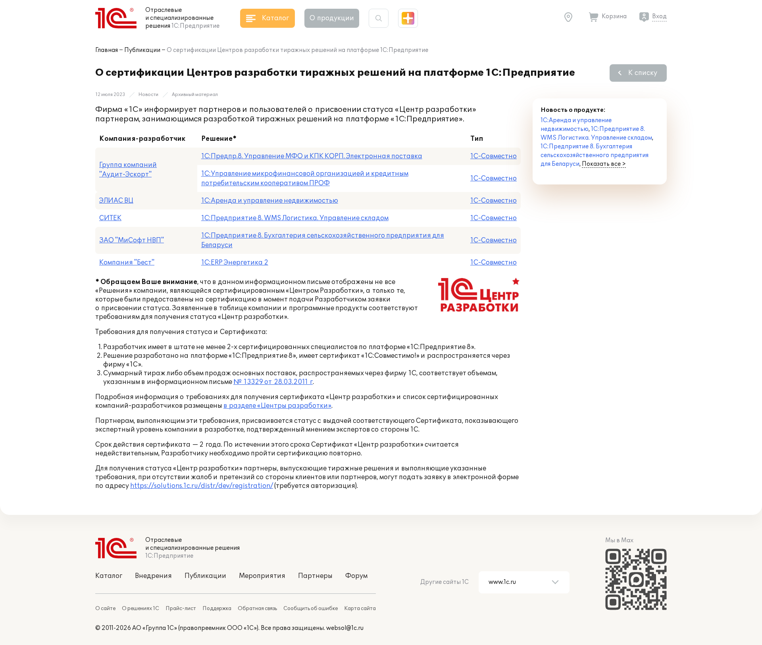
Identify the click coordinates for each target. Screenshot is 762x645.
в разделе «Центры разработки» (277, 406)
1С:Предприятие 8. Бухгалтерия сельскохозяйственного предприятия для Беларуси (594, 155)
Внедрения (153, 576)
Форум (356, 576)
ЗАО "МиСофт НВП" (131, 240)
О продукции (332, 18)
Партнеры (315, 576)
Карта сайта (360, 608)
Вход (659, 16)
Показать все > (604, 164)
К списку (642, 73)
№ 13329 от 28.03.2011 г (273, 382)
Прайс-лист (180, 608)
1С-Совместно (493, 156)
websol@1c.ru (345, 628)
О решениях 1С (140, 608)
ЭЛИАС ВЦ (116, 201)
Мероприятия (262, 576)
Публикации (142, 50)
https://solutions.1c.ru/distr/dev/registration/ (201, 486)
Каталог (108, 576)
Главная (106, 50)
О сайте (105, 608)
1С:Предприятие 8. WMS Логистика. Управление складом (295, 218)
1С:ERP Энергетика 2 (234, 263)
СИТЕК (110, 218)
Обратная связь (257, 608)
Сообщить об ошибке (310, 608)
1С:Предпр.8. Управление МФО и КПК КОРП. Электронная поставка (311, 156)
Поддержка (216, 608)
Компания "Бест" (126, 263)
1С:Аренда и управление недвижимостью (269, 201)
